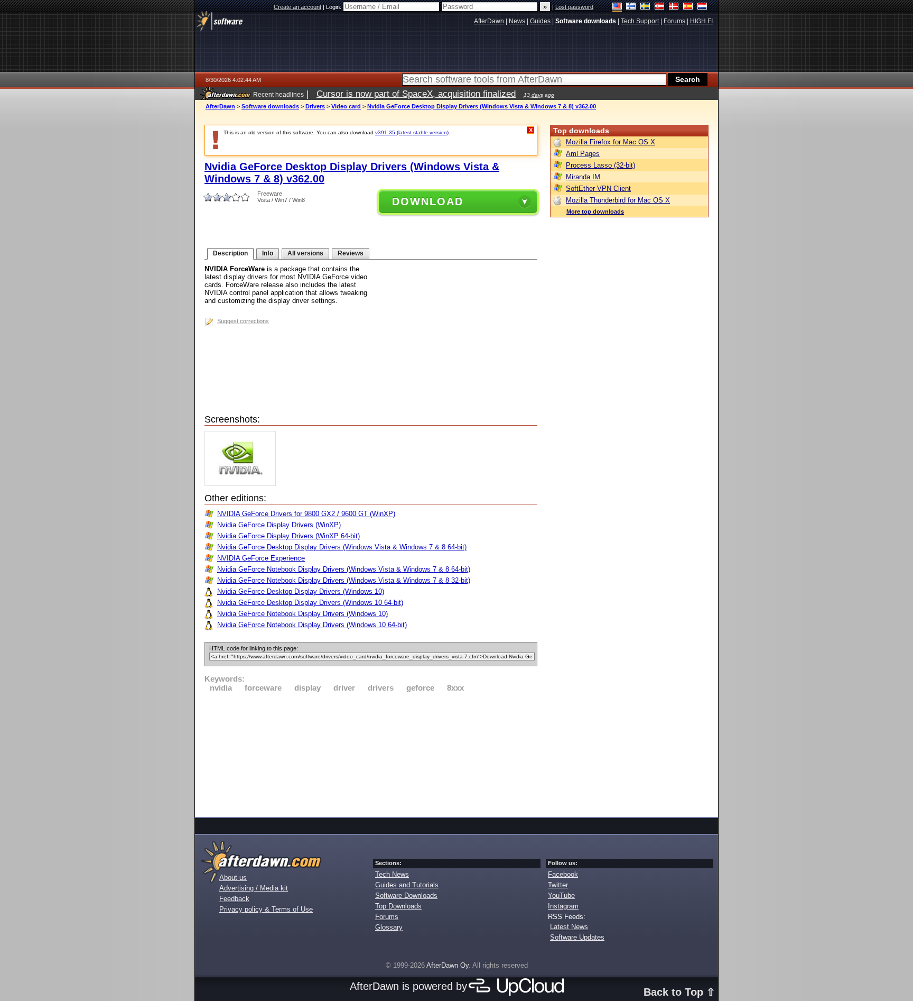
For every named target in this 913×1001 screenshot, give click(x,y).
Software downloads (270, 106)
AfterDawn (220, 106)
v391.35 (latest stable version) (412, 132)
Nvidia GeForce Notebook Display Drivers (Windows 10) (302, 614)
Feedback (234, 899)
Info (267, 253)
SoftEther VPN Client (598, 188)
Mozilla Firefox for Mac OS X (610, 142)
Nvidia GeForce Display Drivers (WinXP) (279, 525)
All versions (305, 253)
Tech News (392, 874)
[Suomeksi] (631, 7)
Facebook (563, 874)
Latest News (569, 927)
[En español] (688, 7)
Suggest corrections (243, 321)
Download (427, 201)
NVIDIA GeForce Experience (261, 558)
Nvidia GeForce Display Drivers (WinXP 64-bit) (288, 536)
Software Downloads (406, 895)
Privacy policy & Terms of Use (266, 909)
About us (233, 877)
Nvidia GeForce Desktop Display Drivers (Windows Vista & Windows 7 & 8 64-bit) (342, 547)
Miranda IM (583, 177)
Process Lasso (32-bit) (600, 165)
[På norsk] (660, 7)
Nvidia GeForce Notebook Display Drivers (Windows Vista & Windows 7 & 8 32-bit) (343, 580)
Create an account (297, 7)
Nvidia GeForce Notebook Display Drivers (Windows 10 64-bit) (312, 625)
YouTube (561, 895)
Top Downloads (398, 906)
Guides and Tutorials (407, 885)
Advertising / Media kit (253, 888)
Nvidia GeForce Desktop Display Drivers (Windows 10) (300, 591)
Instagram (563, 906)
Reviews (351, 253)
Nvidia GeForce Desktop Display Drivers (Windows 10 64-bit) (310, 603)
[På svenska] (645, 7)
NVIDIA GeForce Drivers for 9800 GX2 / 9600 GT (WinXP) (306, 514)
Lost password (574, 7)
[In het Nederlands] (702, 7)
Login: (334, 7)
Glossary (389, 927)
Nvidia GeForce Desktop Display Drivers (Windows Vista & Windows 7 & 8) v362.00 (481, 106)
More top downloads (595, 211)
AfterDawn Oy (447, 965)
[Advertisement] (370, 753)
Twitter (558, 885)
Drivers (315, 106)
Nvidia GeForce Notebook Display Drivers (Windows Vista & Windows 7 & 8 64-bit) (343, 569)
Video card (346, 106)
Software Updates (577, 937)
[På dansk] (674, 7)
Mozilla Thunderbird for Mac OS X (618, 200)
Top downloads (581, 130)
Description (230, 253)
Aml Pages (583, 154)
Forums (386, 917)
